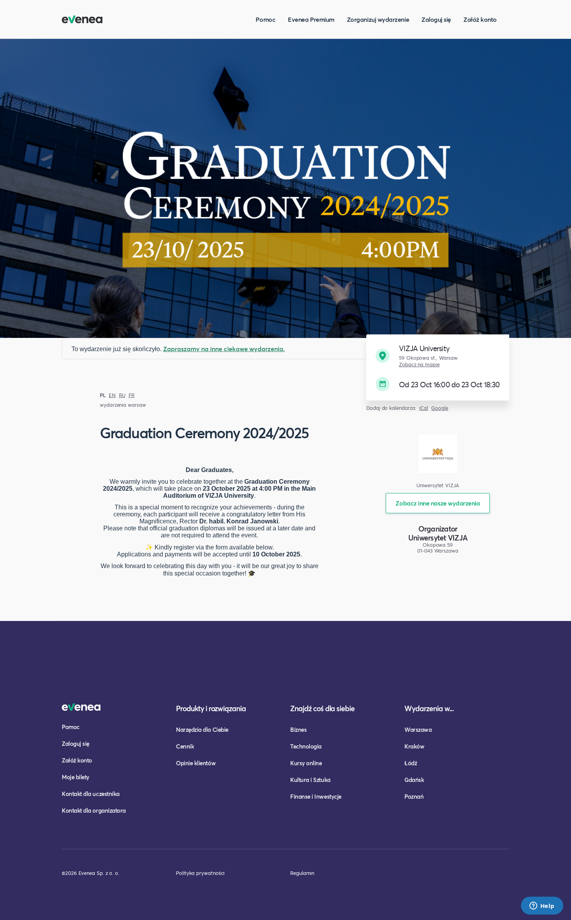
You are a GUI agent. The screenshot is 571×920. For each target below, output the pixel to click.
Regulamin (302, 872)
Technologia (306, 746)
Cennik (185, 746)
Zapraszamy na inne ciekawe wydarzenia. (224, 349)
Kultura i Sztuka (310, 780)
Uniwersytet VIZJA (437, 537)
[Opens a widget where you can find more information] (542, 906)
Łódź (410, 763)
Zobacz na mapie (419, 364)
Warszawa (418, 729)
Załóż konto (480, 19)
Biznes (298, 729)
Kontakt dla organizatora (94, 810)
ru (122, 395)
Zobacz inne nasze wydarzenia (437, 503)
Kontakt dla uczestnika (91, 794)
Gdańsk (414, 780)
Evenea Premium (311, 19)
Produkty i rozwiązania (211, 708)
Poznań (413, 796)
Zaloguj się (436, 19)
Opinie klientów (196, 763)
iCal (423, 408)
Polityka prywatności (200, 872)
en (112, 395)
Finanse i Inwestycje (315, 796)
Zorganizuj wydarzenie (378, 19)
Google (439, 408)
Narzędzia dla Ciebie (202, 729)
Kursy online (306, 763)
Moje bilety (75, 777)
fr (132, 395)
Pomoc (265, 19)
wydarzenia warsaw (123, 405)
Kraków (414, 746)
